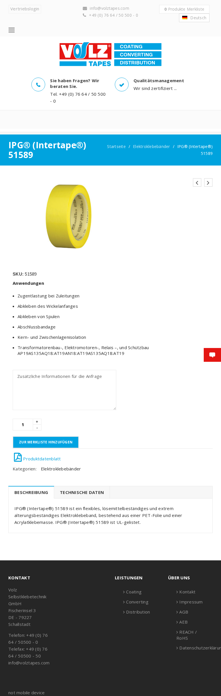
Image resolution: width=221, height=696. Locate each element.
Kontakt (187, 592)
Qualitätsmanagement (159, 80)
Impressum (191, 602)
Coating (134, 592)
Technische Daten (82, 492)
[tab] (31, 492)
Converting (137, 602)
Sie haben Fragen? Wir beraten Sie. (74, 83)
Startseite (116, 146)
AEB (183, 622)
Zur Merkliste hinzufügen (46, 442)
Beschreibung (31, 492)
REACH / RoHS (186, 635)
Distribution (138, 612)
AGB (183, 612)
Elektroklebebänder (151, 146)
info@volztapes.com (109, 8)
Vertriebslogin (24, 8)
